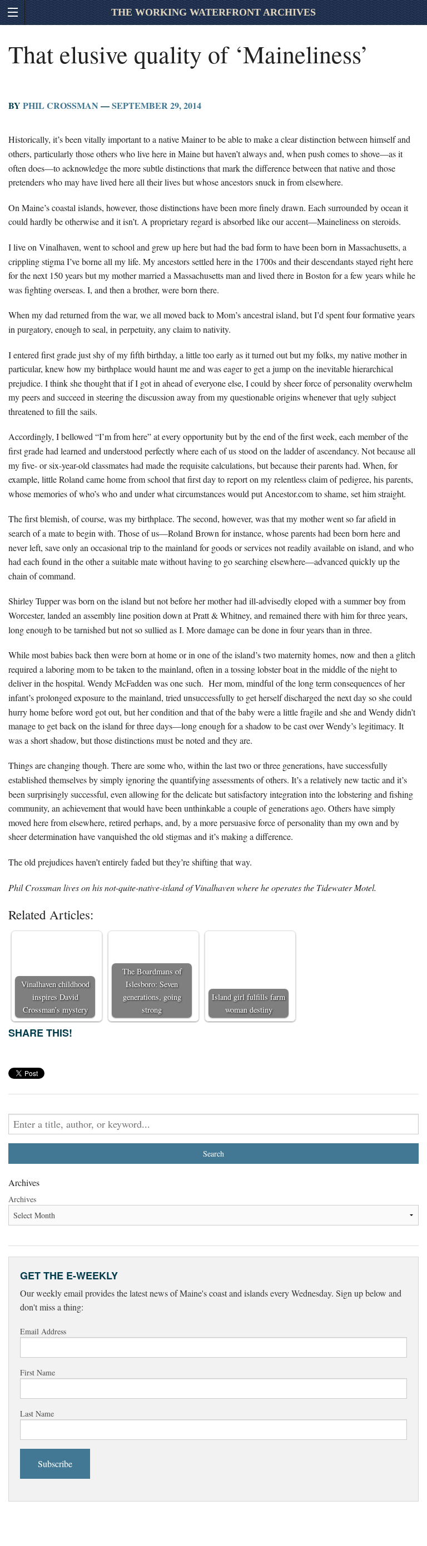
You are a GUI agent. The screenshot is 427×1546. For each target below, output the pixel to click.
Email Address (43, 1331)
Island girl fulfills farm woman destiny (248, 1003)
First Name (37, 1372)
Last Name (37, 1413)
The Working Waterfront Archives (213, 12)
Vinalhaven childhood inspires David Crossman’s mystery (55, 997)
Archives (22, 1199)
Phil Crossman (60, 105)
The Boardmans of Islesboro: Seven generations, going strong (152, 990)
